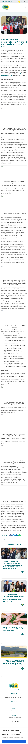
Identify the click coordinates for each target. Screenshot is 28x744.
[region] (14, 736)
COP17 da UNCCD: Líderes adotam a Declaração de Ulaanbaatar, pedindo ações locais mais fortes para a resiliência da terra (12, 565)
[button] (10, 535)
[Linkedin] (12, 721)
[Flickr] (18, 721)
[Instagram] (10, 721)
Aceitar (14, 741)
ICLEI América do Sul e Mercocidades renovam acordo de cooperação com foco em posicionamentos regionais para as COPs (13, 598)
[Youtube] (15, 721)
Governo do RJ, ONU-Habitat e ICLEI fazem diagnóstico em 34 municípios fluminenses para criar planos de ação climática (13, 662)
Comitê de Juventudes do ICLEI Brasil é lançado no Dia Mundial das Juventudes (13, 628)
